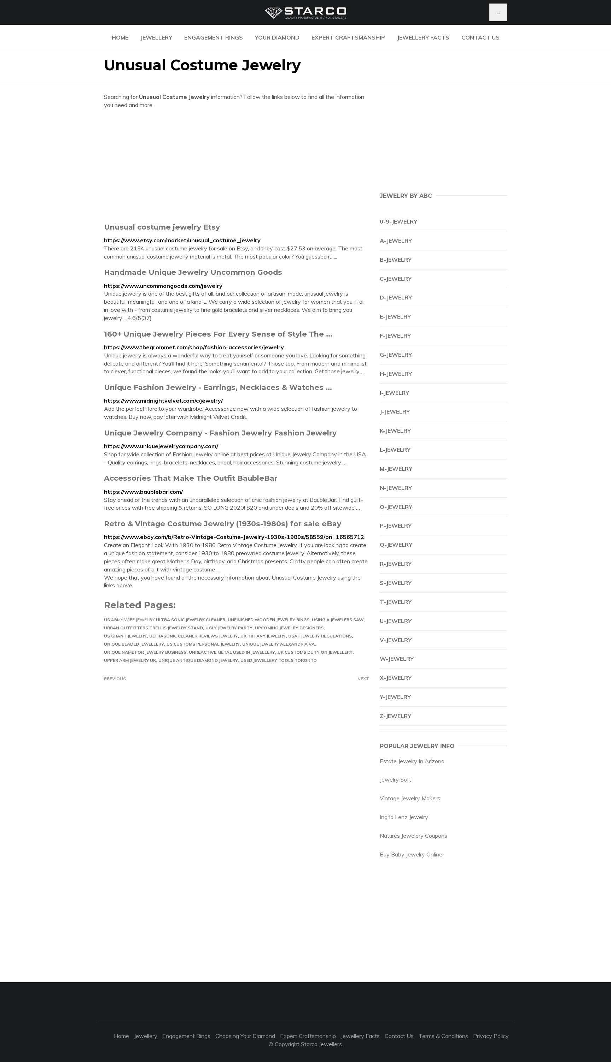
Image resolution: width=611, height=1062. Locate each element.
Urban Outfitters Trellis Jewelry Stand (153, 627)
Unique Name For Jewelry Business (145, 652)
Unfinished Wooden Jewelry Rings (268, 619)
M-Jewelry (396, 468)
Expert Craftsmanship (348, 37)
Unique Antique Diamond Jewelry (198, 660)
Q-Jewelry (396, 544)
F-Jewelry (395, 335)
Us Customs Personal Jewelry (203, 644)
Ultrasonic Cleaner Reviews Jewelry (193, 636)
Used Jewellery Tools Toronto (278, 660)
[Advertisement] (236, 165)
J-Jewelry (395, 411)
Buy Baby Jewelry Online (411, 854)
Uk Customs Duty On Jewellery (315, 652)
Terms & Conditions (443, 1035)
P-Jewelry (396, 525)
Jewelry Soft (395, 779)
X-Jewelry (396, 677)
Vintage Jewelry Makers (410, 798)
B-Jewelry (396, 259)
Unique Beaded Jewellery (134, 644)
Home (120, 37)
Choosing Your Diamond (245, 1035)
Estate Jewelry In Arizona (412, 761)
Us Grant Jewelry (125, 636)
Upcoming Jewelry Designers (289, 627)
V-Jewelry (396, 639)
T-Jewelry (396, 601)
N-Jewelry (396, 487)
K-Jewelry (395, 430)
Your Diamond (277, 37)
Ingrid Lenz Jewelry (404, 816)
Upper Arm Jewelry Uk (130, 660)
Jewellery (156, 37)
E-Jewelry (395, 316)
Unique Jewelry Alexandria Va (278, 644)
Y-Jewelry (395, 696)
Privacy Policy (491, 1035)
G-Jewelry (396, 354)
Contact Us (480, 37)
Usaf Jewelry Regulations (320, 636)
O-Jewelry (396, 506)
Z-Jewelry (395, 715)
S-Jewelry (396, 582)
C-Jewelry (396, 278)
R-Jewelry (396, 563)
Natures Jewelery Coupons (413, 835)
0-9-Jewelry (398, 221)
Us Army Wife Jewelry (129, 619)
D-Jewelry (396, 297)
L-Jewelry (395, 449)
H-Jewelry (396, 373)
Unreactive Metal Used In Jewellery (232, 652)
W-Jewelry (397, 658)
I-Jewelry (394, 392)
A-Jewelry (396, 240)
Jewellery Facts (423, 37)
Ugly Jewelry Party (228, 627)
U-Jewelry (396, 620)
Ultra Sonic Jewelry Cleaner (190, 619)
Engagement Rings (213, 37)
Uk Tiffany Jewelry (263, 636)
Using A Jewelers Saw (337, 619)
